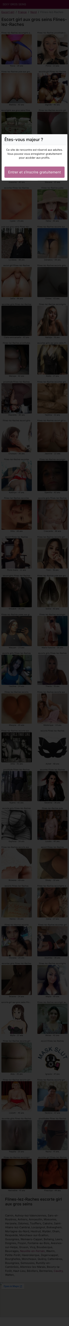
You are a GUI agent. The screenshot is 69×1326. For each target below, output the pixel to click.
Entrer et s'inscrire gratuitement (34, 172)
